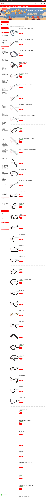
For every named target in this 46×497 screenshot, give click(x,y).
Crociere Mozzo (3, 81)
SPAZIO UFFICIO (3, 204)
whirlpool (2, 228)
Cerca (44, 3)
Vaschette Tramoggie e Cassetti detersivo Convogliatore (5, 184)
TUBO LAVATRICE (21, 451)
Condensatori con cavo (4, 73)
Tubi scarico (3, 171)
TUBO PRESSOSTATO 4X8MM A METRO (24, 473)
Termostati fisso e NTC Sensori (5, 166)
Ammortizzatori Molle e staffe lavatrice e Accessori (5, 51)
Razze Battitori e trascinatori (4, 142)
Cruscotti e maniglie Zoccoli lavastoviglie (4, 82)
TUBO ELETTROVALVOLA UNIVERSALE (24, 440)
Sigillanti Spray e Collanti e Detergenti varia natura (4, 154)
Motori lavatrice (3, 123)
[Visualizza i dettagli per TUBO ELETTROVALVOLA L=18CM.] (14, 423)
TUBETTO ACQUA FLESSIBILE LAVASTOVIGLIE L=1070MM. (26, 28)
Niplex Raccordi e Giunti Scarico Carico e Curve (5, 127)
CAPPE (2, 39)
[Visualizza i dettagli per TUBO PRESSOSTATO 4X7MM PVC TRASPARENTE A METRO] (14, 466)
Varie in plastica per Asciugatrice (5, 174)
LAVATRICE (3, 226)
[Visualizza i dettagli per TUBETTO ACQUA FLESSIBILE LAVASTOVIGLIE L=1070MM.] (14, 32)
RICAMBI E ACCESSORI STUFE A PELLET (5, 198)
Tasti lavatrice (3, 164)
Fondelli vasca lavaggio (4, 102)
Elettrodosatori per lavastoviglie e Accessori (5, 90)
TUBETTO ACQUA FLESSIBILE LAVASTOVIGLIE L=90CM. (26, 50)
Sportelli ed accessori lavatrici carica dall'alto (5, 157)
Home (10, 23)
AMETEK (3, 212)
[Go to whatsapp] (1, 495)
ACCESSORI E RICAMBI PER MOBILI (5, 35)
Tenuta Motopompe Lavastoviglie (5, 165)
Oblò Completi (3, 128)
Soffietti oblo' (3, 155)
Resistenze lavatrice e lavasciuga (5, 145)
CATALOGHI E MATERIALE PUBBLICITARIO (4, 40)
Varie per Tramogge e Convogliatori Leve (4, 181)
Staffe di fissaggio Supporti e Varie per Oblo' (5, 158)
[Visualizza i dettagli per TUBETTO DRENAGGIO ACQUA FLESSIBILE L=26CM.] (14, 108)
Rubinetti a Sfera (3, 146)
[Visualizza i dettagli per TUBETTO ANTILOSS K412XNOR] (14, 65)
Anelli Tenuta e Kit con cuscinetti (5, 52)
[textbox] (39, 3)
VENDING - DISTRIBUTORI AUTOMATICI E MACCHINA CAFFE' (5, 206)
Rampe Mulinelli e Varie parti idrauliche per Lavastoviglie (4, 140)
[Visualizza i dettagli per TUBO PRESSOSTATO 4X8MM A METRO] (14, 477)
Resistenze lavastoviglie (4, 144)
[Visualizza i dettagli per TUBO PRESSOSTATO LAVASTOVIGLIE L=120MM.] (14, 488)
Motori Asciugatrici (4, 122)
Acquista (21, 33)
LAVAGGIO (3, 48)
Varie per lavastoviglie (4, 179)
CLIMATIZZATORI (3, 42)
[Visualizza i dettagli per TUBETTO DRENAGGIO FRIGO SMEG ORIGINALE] (14, 152)
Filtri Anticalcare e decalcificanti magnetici (5, 96)
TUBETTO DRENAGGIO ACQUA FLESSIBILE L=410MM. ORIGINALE (27, 115)
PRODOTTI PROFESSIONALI (5, 194)
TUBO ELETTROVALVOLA (22, 191)
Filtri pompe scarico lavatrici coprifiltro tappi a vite (4, 101)
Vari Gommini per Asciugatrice (5, 173)
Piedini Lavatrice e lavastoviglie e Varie (5, 130)
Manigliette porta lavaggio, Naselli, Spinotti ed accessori (5, 115)
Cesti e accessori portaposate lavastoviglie (5, 67)
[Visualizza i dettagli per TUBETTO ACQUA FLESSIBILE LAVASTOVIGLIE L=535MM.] (14, 43)
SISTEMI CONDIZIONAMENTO (5, 203)
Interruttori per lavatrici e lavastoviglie (4, 113)
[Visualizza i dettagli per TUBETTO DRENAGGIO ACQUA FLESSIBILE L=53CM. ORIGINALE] (14, 130)
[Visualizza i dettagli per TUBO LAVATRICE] (14, 455)
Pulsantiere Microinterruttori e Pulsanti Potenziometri (5, 139)
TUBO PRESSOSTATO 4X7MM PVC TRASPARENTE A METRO (26, 462)
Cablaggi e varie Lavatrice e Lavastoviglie (4, 58)
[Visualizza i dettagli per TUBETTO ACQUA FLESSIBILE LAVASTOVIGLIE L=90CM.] (14, 54)
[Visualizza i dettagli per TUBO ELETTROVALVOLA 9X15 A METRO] (14, 412)
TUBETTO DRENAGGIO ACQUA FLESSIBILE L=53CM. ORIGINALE (27, 126)
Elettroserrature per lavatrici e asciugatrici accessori (5, 92)
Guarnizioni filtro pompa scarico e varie (5, 105)
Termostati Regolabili (4, 167)
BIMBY (2, 38)
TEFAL (2, 218)
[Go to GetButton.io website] (2, 496)
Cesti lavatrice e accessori (4, 68)
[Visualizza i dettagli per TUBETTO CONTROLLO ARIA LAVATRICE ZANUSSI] (14, 76)
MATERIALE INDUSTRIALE (4, 193)
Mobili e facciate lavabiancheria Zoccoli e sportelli (5, 118)
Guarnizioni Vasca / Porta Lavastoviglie (4, 111)
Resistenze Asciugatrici (4, 143)
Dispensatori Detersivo (4, 89)
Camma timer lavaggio (4, 59)
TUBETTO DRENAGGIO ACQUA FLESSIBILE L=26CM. (25, 104)
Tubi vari (3, 172)
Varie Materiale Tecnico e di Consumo (4, 178)
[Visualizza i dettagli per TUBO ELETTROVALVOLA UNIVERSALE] (14, 444)
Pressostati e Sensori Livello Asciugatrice (4, 133)
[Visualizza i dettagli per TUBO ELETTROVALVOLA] (14, 195)
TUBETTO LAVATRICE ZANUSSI (23, 169)
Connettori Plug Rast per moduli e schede (5, 74)
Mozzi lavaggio (3, 125)
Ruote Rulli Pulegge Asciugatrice (5, 149)
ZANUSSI (4, 228)
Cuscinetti (3, 85)
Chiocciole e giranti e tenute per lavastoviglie (5, 69)
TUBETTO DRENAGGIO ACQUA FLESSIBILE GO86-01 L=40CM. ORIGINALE (28, 93)
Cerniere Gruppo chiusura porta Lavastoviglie (5, 63)
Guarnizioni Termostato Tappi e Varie (5, 107)
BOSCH (2, 213)
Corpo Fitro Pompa (4, 79)
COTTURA (3, 43)
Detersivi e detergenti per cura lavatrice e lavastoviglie (5, 88)
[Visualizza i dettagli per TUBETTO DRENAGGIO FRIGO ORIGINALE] (14, 141)
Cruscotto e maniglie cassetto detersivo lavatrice (5, 84)
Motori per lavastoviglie (4, 124)
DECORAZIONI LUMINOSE (4, 44)
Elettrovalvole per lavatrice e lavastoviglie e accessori (4, 93)
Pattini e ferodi (3, 129)
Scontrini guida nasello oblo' (4, 151)
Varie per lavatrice (3, 180)
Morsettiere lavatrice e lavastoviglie (4, 121)
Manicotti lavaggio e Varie (4, 114)
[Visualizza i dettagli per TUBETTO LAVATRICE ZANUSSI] (14, 162)
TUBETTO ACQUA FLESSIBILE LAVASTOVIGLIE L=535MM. (26, 39)
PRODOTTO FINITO (4, 195)
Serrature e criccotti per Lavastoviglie (4, 152)
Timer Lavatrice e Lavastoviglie (5, 168)
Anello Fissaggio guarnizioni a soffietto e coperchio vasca (5, 53)
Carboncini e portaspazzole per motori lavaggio (5, 60)
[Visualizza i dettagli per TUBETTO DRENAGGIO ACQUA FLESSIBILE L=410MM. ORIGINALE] (14, 119)
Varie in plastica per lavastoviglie (5, 175)
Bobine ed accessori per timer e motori (5, 55)
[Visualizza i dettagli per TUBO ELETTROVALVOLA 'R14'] (14, 434)
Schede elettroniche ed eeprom (5, 150)
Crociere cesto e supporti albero (5, 80)
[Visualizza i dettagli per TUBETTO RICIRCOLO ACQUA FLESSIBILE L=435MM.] (14, 184)
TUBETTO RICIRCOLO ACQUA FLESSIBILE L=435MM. (25, 180)
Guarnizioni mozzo (4, 106)
